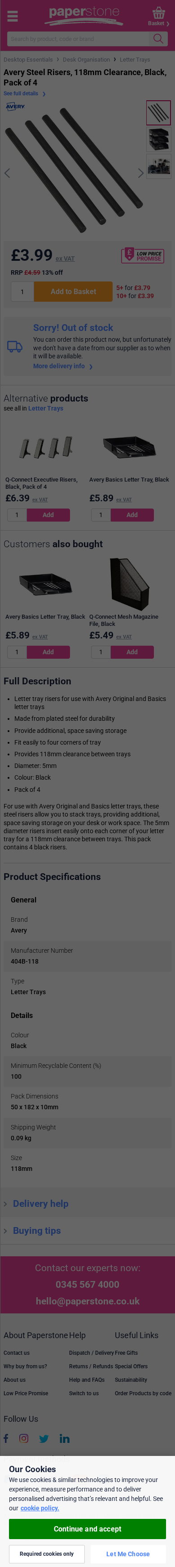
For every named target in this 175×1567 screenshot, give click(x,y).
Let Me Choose (128, 1554)
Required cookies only (47, 1554)
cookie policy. (40, 1508)
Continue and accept (87, 1529)
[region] (87, 1511)
